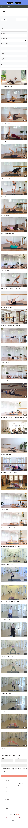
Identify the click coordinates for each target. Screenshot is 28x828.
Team (7, 787)
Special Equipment (5, 64)
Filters (5, 19)
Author (2, 28)
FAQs (7, 791)
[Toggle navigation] (26, 6)
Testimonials (7, 801)
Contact (7, 793)
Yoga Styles (3, 48)
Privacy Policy (9, 817)
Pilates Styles (4, 38)
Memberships (21, 785)
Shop (7, 789)
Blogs (7, 782)
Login (21, 792)
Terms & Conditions (18, 817)
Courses (7, 799)
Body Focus (3, 53)
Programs (21, 783)
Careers (7, 785)
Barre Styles (3, 33)
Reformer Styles (4, 43)
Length (2, 59)
